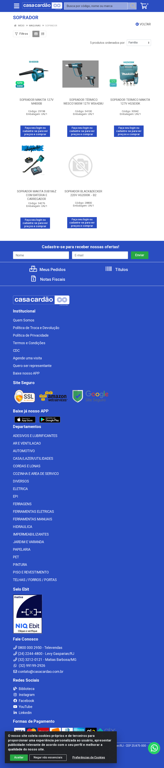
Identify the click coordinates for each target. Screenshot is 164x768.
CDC (16, 351)
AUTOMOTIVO (24, 451)
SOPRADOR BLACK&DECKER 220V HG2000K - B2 (83, 193)
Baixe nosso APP (26, 373)
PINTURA (20, 565)
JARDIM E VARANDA (28, 542)
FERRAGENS (22, 504)
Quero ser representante (32, 366)
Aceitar (19, 757)
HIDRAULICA (22, 527)
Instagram (26, 695)
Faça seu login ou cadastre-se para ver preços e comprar (35, 131)
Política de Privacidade (31, 335)
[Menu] (16, 6)
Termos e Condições (29, 343)
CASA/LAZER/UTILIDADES (33, 459)
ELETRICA (20, 489)
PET (16, 557)
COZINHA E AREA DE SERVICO (36, 474)
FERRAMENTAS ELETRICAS (33, 512)
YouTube (25, 707)
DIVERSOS (21, 481)
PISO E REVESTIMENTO (31, 572)
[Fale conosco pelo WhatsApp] (154, 748)
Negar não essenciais (48, 757)
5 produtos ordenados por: (107, 42)
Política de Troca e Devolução (36, 328)
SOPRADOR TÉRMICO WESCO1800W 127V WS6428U (83, 101)
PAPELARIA (21, 550)
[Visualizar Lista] (42, 34)
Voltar (145, 24)
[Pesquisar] (133, 6)
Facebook (26, 701)
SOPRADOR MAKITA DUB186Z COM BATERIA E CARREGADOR (36, 195)
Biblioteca (26, 689)
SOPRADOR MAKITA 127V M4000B (37, 101)
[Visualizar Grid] (35, 34)
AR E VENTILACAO (27, 443)
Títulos (121, 269)
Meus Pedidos (52, 269)
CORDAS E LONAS (26, 466)
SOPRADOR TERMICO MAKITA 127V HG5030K (130, 101)
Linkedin (25, 713)
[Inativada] (82, 614)
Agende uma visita (27, 358)
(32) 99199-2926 (31, 666)
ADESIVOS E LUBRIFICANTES (35, 436)
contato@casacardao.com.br (40, 672)
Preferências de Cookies (88, 757)
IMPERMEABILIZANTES (31, 534)
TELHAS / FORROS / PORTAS (35, 580)
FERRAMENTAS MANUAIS (32, 519)
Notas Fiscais (52, 279)
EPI (15, 496)
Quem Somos (23, 320)
